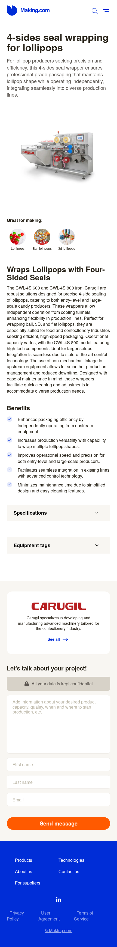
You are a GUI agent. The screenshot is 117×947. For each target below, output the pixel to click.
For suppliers (27, 883)
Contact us (69, 871)
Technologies (71, 860)
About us (23, 871)
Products (23, 860)
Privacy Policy (15, 916)
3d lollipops (66, 248)
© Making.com (58, 930)
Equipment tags (32, 545)
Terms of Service (83, 916)
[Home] (28, 10)
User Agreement (49, 916)
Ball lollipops (42, 248)
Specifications (30, 512)
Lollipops (17, 248)
